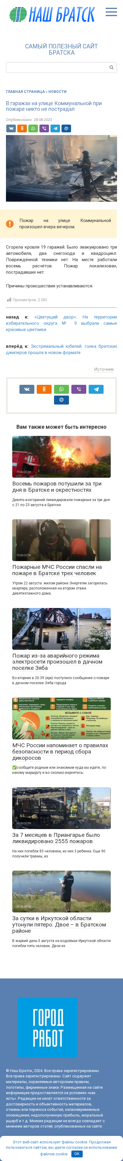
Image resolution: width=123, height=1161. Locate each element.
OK (76, 1153)
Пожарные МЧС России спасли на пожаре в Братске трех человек (57, 570)
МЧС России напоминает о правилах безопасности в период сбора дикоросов (60, 751)
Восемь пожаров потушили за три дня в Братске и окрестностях (57, 486)
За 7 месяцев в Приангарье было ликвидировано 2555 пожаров (56, 838)
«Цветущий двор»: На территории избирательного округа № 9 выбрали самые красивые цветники (61, 323)
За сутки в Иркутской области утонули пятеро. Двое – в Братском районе (59, 924)
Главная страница (25, 92)
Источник (104, 369)
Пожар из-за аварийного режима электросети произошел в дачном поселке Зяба (57, 662)
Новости (57, 92)
